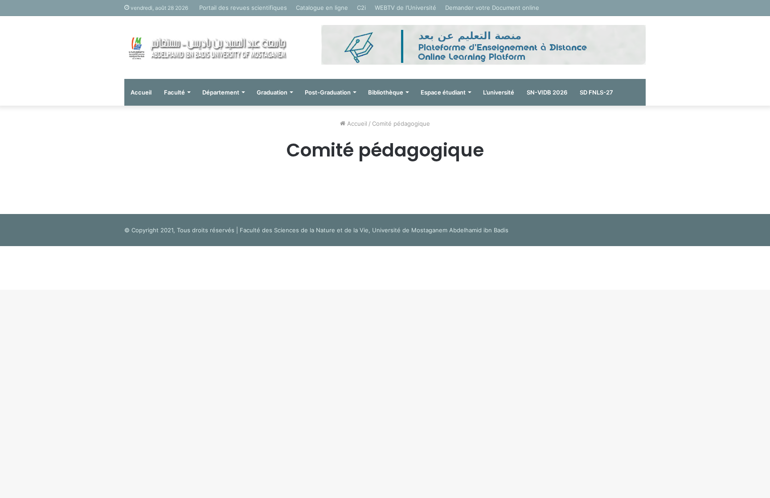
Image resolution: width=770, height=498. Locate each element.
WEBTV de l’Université (405, 7)
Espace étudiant (443, 92)
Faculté (174, 92)
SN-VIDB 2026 (547, 92)
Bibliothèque (385, 92)
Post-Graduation (328, 92)
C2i (361, 7)
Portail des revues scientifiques (243, 7)
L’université (498, 92)
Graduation (272, 92)
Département (220, 92)
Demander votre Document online (492, 7)
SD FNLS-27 (596, 92)
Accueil (141, 92)
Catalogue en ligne (322, 7)
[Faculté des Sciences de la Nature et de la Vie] (206, 47)
